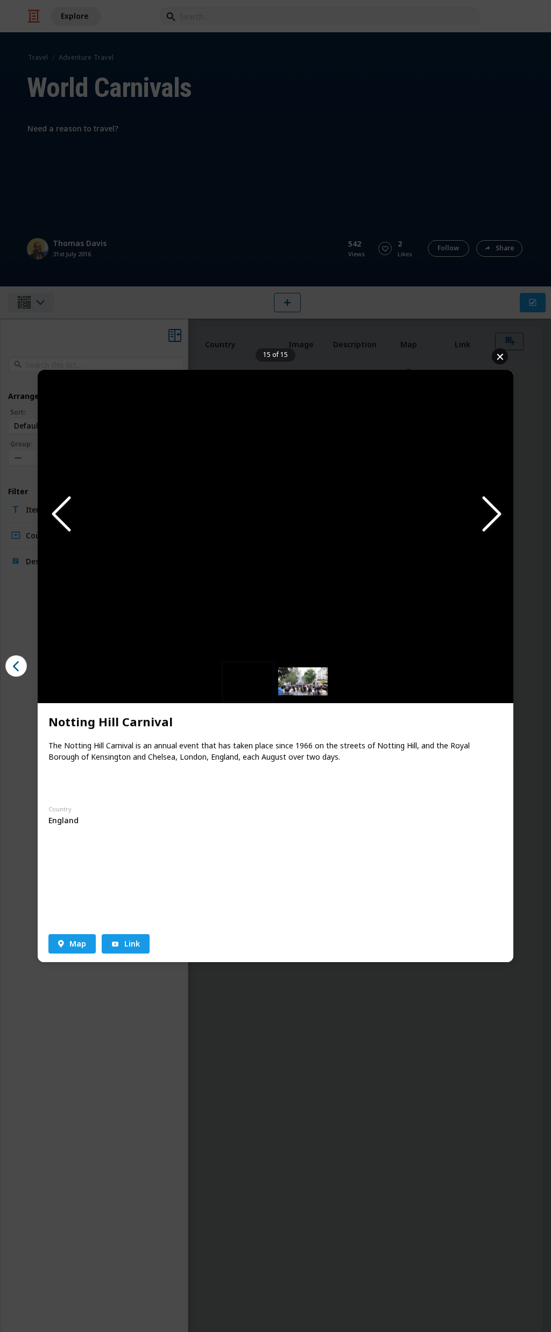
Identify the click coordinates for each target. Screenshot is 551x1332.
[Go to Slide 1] (248, 682)
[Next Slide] (490, 514)
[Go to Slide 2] (303, 681)
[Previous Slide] (60, 514)
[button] (275, 515)
